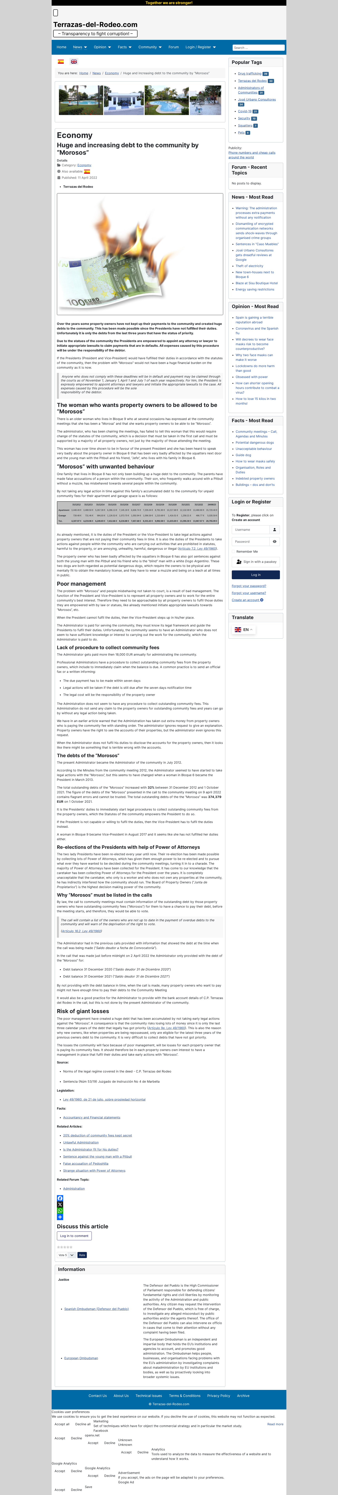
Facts (122, 47)
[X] (140, 1204)
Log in (256, 575)
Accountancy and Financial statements (91, 1117)
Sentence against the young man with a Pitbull (97, 1156)
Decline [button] (76, 1438)
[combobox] (259, 48)
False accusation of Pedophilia (85, 1163)
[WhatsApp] (140, 1211)
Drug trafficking (250, 73)
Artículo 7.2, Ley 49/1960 (197, 548)
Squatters (245, 125)
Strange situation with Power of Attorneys (94, 1170)
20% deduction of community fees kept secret (97, 1135)
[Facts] (129, 47)
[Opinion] (108, 47)
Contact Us (98, 1396)
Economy (84, 165)
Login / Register (198, 47)
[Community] (159, 47)
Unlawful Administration (81, 1142)
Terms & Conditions (184, 1396)
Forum (174, 47)
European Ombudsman (81, 1358)
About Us (121, 1396)
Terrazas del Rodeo (252, 81)
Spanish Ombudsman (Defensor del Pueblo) (96, 1309)
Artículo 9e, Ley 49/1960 (166, 1028)
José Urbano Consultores (257, 99)
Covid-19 (245, 111)
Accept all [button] (62, 1424)
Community (147, 47)
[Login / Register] (213, 47)
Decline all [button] (83, 1424)
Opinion (100, 47)
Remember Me (247, 551)
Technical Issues (149, 1396)
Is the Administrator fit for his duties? (90, 1149)
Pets (241, 132)
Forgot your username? (249, 593)
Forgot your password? (249, 586)
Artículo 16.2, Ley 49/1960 (81, 931)
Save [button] (88, 1487)
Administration (74, 1188)
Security (244, 118)
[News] (84, 47)
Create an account (246, 600)
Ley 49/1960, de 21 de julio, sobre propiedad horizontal (104, 1099)
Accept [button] (60, 1438)
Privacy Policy (218, 1396)
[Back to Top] (331, 1488)
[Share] (140, 1217)
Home (61, 47)
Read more (275, 1424)
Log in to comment (74, 1236)
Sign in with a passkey (260, 562)
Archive (243, 1396)
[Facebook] (140, 1198)
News (77, 47)
